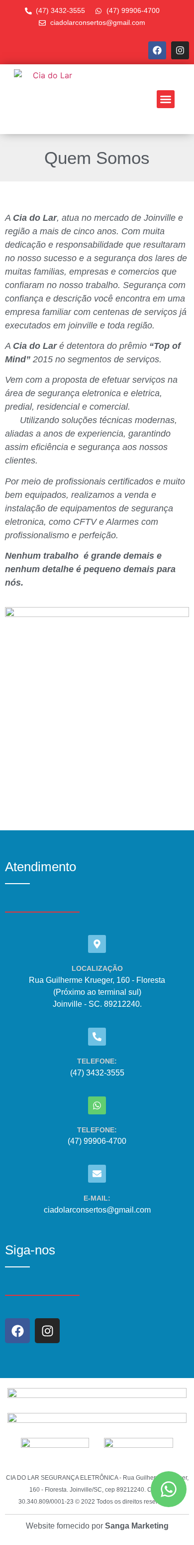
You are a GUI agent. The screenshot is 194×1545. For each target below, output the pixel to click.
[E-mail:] (97, 1174)
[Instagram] (180, 50)
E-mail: (97, 1198)
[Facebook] (157, 50)
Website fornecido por (97, 1526)
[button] (166, 99)
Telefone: (97, 1061)
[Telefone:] (97, 1037)
